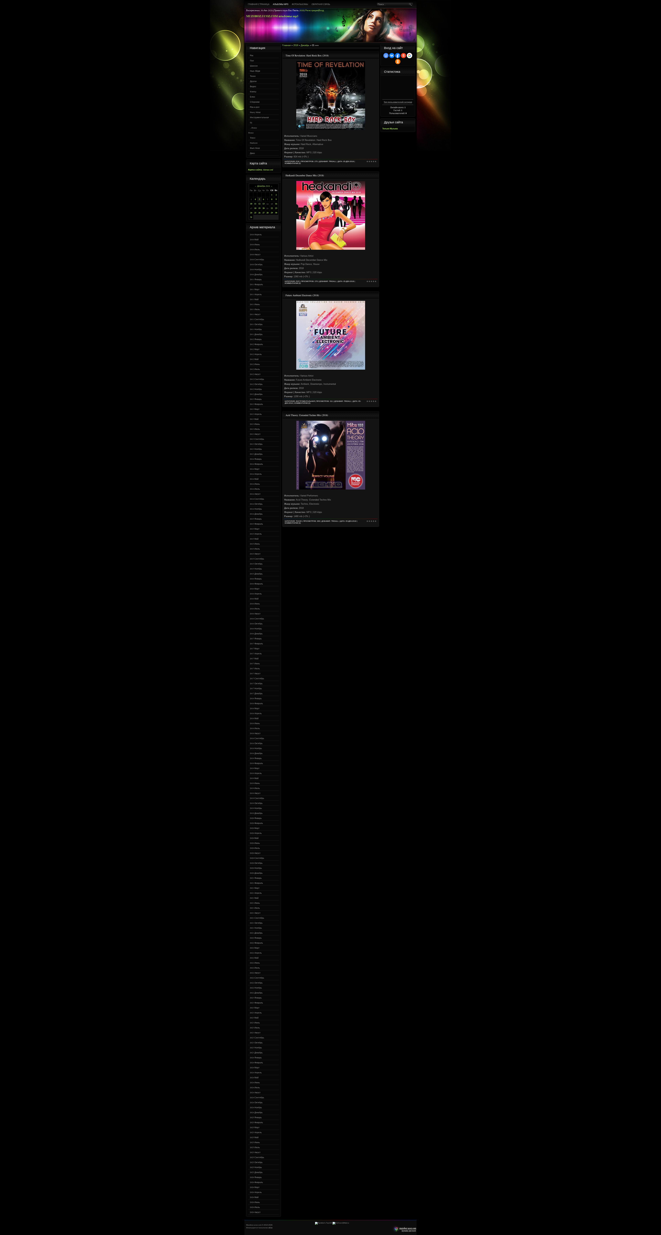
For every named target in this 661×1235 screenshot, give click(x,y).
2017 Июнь (255, 663)
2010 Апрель (256, 234)
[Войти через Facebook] (397, 55)
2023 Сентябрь (257, 1037)
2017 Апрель (256, 653)
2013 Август (255, 434)
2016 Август (255, 613)
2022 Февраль (256, 942)
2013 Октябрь (256, 444)
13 (264, 203)
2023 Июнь (255, 1022)
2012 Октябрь (256, 384)
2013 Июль (255, 429)
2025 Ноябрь (256, 1167)
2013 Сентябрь (257, 439)
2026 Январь (256, 1177)
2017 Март (255, 648)
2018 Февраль (256, 703)
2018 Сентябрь (257, 738)
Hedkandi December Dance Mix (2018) (305, 175)
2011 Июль (255, 309)
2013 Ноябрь (256, 449)
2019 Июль (255, 788)
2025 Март (255, 1127)
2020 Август (255, 853)
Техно (253, 76)
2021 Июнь (255, 902)
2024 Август (255, 1092)
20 (264, 208)
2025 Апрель (256, 1132)
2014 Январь (256, 459)
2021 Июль (255, 907)
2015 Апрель (256, 533)
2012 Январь (256, 339)
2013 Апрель (256, 414)
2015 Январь (256, 518)
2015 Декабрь (256, 573)
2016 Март (255, 588)
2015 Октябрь (256, 563)
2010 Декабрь (256, 274)
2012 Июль (255, 369)
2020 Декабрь (256, 873)
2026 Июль (255, 1207)
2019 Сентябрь (257, 798)
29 (272, 212)
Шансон (254, 65)
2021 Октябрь (256, 922)
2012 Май (254, 359)
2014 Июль (255, 488)
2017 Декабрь (256, 693)
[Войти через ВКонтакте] (391, 55)
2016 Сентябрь (257, 618)
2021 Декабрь (256, 932)
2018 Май (254, 718)
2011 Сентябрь (257, 319)
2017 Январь (256, 638)
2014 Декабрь (256, 513)
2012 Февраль (256, 344)
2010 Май (254, 239)
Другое (253, 81)
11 (255, 203)
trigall (332, 161)
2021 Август (255, 912)
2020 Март (255, 828)
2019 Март (255, 768)
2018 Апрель (256, 713)
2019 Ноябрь (256, 808)
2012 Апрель (256, 354)
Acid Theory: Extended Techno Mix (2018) (307, 415)
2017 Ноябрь (256, 688)
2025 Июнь (255, 1142)
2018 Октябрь (256, 743)
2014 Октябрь (256, 503)
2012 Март (255, 349)
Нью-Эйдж (255, 70)
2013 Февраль (256, 404)
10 (251, 203)
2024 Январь (256, 1057)
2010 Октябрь (256, 264)
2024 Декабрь (256, 1112)
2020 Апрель (256, 833)
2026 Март (255, 1187)
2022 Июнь (255, 962)
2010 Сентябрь (257, 259)
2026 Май (254, 1197)
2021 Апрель (256, 893)
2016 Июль (255, 608)
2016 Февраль (256, 583)
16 (276, 203)
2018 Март (255, 708)
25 (255, 212)
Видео (253, 86)
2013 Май (254, 419)
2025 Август (255, 1152)
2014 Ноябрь (256, 508)
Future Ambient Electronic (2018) (302, 295)
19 (259, 208)
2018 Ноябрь (256, 748)
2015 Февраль (256, 523)
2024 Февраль (256, 1062)
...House (253, 127)
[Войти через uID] (386, 55)
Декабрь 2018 (263, 186)
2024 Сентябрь (257, 1097)
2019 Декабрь (256, 813)
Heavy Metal (255, 112)
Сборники (255, 101)
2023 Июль (255, 1027)
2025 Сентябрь (257, 1157)
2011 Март (255, 289)
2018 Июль (255, 728)
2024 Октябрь (256, 1102)
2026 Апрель (256, 1192)
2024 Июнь (255, 1082)
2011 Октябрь (256, 324)
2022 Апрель (256, 952)
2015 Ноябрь (256, 568)
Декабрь (305, 45)
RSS (302, 10)
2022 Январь (256, 937)
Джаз (252, 153)
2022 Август (255, 972)
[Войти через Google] (409, 55)
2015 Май (254, 538)
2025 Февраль (256, 1122)
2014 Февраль (256, 464)
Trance (252, 137)
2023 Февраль (256, 1002)
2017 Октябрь (256, 683)
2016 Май (254, 598)
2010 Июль (255, 249)
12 (259, 203)
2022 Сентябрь (257, 977)
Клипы (253, 91)
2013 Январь (256, 399)
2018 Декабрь (256, 753)
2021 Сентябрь (257, 917)
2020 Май (254, 838)
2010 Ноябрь (256, 269)
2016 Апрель (256, 593)
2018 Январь (256, 698)
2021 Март (255, 888)
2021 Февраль (256, 883)
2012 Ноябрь (256, 389)
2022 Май (254, 957)
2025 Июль (255, 1147)
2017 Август (255, 673)
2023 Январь (256, 997)
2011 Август (255, 314)
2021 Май (254, 897)
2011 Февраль (256, 284)
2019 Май (254, 778)
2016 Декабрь (256, 633)
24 (251, 212)
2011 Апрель (256, 294)
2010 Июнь (255, 244)
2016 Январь (256, 578)
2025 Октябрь (256, 1162)
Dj (251, 122)
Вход (321, 10)
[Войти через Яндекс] (403, 55)
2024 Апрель (256, 1072)
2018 (295, 45)
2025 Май (254, 1137)
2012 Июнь (255, 364)
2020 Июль (255, 848)
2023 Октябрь (256, 1042)
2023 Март (255, 1007)
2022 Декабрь (256, 992)
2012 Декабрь (256, 394)
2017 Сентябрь (257, 678)
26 (259, 212)
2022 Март (255, 947)
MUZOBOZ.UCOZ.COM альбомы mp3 (272, 16)
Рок (251, 55)
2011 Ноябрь (256, 329)
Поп (252, 60)
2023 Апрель (256, 1012)
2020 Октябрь (256, 863)
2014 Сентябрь (257, 498)
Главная (286, 45)
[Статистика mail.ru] (341, 1223)
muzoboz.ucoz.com (404, 1229)
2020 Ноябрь (256, 868)
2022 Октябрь (256, 982)
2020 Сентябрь (257, 858)
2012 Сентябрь (257, 379)
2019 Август (255, 793)
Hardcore (254, 142)
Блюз (252, 96)
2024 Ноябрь (256, 1107)
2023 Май (254, 1017)
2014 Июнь (255, 483)
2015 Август (255, 553)
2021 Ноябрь (256, 927)
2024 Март (255, 1067)
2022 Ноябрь (256, 987)
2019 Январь (256, 758)
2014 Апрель (256, 473)
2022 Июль (255, 967)
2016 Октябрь (256, 623)
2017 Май (254, 658)
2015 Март (255, 528)
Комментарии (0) (293, 163)
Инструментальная (259, 117)
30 (276, 212)
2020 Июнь (255, 843)
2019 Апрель (256, 773)
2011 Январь (256, 279)
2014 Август (255, 493)
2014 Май (254, 478)
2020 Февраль (256, 823)
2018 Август (255, 733)
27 (264, 212)
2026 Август (255, 1212)
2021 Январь (256, 878)
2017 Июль (255, 668)
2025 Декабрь (256, 1172)
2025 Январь (256, 1117)
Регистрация (311, 10)
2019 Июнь (255, 783)
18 (255, 208)
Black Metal (255, 148)
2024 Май (254, 1077)
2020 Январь (256, 818)
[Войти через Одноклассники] (397, 61)
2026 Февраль (256, 1182)
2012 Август (255, 374)
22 (272, 208)
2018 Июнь (255, 723)
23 (276, 208)
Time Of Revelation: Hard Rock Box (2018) (307, 55)
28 (267, 212)
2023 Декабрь (256, 1052)
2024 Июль (255, 1087)
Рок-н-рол (254, 107)
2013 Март (255, 409)
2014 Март (255, 469)
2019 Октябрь (256, 803)
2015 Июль (255, 548)
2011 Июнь (255, 304)
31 (251, 217)
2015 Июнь (255, 543)
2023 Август (255, 1032)
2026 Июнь (255, 1202)
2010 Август (255, 254)
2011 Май (254, 299)
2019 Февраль (256, 763)
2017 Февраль (256, 643)
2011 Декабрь (256, 334)
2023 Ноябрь (256, 1047)
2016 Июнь (255, 603)
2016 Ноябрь (256, 628)
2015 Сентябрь (257, 558)
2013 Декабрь (256, 454)
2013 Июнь (255, 424)
